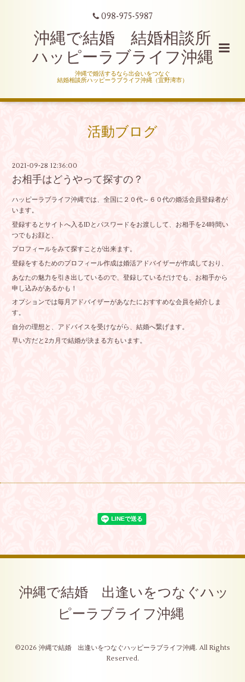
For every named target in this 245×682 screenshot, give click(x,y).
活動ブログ (122, 132)
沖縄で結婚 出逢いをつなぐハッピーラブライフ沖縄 (124, 603)
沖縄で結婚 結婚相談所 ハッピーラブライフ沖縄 (130, 48)
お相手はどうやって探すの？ (77, 179)
